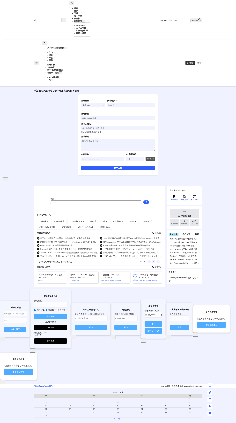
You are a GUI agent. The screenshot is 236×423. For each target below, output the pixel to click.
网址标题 (86, 113)
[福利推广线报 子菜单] (60, 72)
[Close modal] (5, 179)
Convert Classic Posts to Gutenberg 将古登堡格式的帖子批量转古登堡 (69, 253)
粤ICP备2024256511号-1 (44, 386)
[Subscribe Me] (209, 406)
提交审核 (118, 168)
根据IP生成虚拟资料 (47, 227)
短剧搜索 (92, 221)
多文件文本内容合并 (86, 227)
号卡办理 (174, 200)
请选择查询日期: (152, 311)
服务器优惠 (113, 280)
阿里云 (40, 280)
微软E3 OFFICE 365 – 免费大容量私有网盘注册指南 (83, 275)
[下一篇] (158, 261)
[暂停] (153, 261)
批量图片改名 (104, 227)
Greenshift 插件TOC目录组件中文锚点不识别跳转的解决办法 (66, 249)
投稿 (199, 63)
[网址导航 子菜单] (83, 21)
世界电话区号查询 (77, 221)
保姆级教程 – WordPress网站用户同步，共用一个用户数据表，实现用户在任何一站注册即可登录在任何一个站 (132, 253)
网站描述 (86, 136)
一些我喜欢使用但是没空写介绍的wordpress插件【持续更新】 (129, 249)
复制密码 (50, 327)
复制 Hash (50, 341)
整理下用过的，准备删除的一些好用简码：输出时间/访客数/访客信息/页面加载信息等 (69, 256)
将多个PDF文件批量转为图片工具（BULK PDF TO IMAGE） (182, 239)
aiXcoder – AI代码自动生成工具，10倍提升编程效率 (184, 260)
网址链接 (112, 100)
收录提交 (190, 63)
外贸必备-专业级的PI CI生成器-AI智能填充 (184, 242)
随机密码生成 (59, 221)
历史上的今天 (118, 221)
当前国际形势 (147, 221)
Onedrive (74, 280)
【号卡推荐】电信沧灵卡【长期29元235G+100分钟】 (149, 275)
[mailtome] (209, 392)
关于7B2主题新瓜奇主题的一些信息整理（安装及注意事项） (66, 238)
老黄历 (104, 221)
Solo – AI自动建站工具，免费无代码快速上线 (184, 249)
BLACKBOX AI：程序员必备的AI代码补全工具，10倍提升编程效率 (184, 253)
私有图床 (194, 200)
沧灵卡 (145, 280)
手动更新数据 (211, 325)
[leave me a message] (209, 399)
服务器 (107, 280)
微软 (78, 280)
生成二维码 (15, 329)
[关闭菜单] (71, 3)
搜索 (52, 199)
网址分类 (86, 100)
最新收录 (173, 234)
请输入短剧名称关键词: (124, 314)
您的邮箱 (86, 154)
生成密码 (50, 316)
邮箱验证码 (132, 154)
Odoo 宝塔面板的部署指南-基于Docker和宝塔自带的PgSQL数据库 (131, 238)
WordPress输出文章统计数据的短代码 (56, 245)
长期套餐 (154, 280)
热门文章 (186, 234)
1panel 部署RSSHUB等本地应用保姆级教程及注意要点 (126, 245)
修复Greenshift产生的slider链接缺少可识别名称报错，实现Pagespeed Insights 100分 (132, 242)
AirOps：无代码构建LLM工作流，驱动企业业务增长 (183, 246)
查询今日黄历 (153, 331)
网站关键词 (86, 123)
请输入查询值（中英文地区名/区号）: (91, 314)
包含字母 (40, 310)
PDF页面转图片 (66, 227)
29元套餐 (135, 280)
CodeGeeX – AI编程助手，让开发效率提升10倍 (184, 256)
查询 (91, 327)
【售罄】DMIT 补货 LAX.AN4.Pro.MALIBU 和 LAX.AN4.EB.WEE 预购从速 (114, 275)
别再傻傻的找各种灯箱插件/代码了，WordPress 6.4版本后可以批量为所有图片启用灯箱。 (68, 242)
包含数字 (52, 310)
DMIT (102, 280)
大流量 (140, 280)
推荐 (197, 234)
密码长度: (38, 301)
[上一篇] (149, 261)
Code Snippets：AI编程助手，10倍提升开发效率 (184, 263)
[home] (209, 385)
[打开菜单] (63, 20)
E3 (70, 280)
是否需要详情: (176, 314)
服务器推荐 (119, 280)
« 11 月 (117, 419)
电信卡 (149, 280)
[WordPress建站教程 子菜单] (65, 48)
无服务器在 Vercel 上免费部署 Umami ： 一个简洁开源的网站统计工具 (132, 256)
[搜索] (146, 202)
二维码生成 (43, 221)
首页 (76, 8)
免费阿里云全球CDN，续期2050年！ (51, 275)
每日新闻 (132, 221)
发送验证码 (150, 159)
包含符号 (63, 310)
